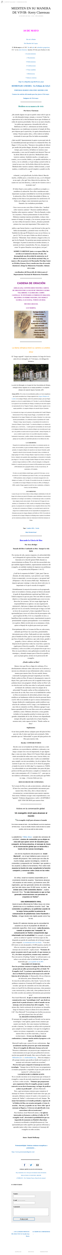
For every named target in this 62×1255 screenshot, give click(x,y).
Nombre (15, 1193)
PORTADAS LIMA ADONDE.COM (31, 90)
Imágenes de (30, 98)
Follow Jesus (27, 837)
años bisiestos (23, 50)
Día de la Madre (31, 39)
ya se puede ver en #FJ (35, 961)
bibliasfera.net (17, 1057)
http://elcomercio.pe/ (31, 532)
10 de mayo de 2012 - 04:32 (26, 16)
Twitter (31, 1165)
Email (37, 1165)
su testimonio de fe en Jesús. (32, 942)
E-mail (19, 1200)
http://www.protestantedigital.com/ (23, 1152)
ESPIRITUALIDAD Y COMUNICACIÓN (16, 2)
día (29, 47)
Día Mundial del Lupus (31, 43)
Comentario (16, 1206)
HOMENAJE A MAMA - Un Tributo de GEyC (31, 86)
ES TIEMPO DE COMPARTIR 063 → (41, 1233)
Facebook (24, 1165)
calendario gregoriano (43, 47)
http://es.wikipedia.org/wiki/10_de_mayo (31, 82)
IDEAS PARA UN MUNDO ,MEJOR (31, 1175)
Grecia (37, 528)
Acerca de (18, 1251)
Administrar (44, 1251)
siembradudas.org (30, 1057)
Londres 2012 (30, 528)
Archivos (31, 1251)
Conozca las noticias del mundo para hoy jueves (30, 94)
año (33, 47)
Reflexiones (39, 16)
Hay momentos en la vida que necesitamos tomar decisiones (31, 1172)
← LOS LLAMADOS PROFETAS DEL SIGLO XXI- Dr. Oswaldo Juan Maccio (20, 1234)
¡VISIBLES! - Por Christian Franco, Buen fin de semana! (31, 1178)
